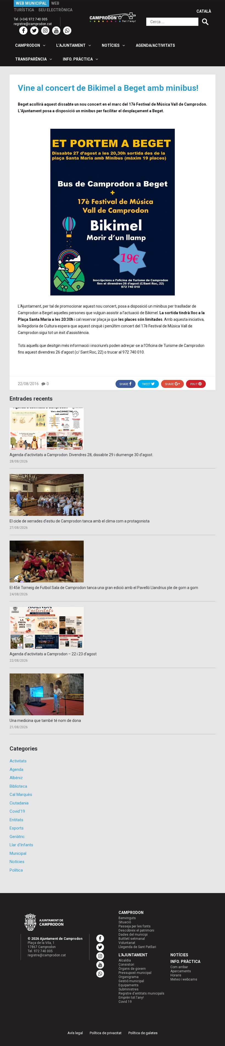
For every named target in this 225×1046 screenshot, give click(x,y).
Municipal (18, 853)
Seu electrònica (55, 10)
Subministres (129, 989)
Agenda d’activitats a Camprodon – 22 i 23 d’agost (53, 654)
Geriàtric (17, 836)
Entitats (16, 819)
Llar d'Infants (21, 844)
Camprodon (131, 912)
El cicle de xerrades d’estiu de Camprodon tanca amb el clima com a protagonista (80, 521)
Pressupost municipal (135, 973)
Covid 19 (125, 1002)
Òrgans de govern (132, 969)
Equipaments (129, 985)
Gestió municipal (131, 981)
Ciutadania (19, 803)
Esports (17, 828)
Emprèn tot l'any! (131, 998)
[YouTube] (56, 30)
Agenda (16, 769)
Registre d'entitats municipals (141, 993)
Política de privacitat (106, 1033)
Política (16, 870)
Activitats (18, 761)
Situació (125, 922)
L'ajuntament (133, 955)
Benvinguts (127, 918)
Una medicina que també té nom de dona (45, 720)
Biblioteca (18, 786)
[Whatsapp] (67, 30)
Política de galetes (143, 1033)
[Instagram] (45, 30)
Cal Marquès (21, 794)
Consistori (126, 964)
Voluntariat (127, 943)
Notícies (17, 861)
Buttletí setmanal (132, 939)
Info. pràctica (185, 961)
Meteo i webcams (183, 979)
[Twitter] (34, 30)
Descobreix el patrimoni (136, 930)
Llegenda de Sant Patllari (137, 947)
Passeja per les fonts (135, 926)
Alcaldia (125, 960)
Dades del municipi (133, 935)
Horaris (175, 975)
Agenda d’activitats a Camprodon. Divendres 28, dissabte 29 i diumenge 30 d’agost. (81, 455)
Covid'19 (17, 811)
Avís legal (75, 1033)
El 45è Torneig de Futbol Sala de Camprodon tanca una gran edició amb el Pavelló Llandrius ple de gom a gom (104, 587)
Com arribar (179, 967)
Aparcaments (180, 971)
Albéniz (16, 777)
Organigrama (129, 977)
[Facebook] (23, 30)
